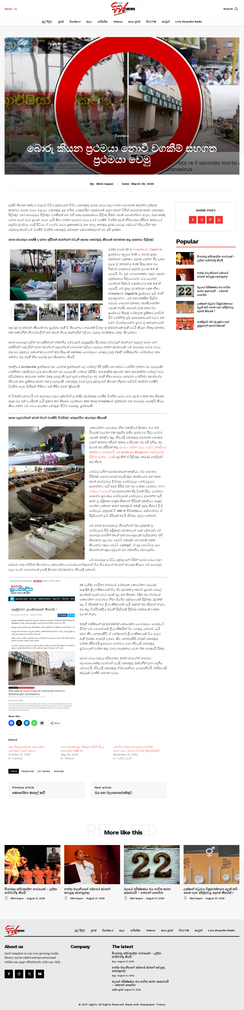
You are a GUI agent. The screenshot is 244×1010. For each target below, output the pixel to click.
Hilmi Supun (104, 184)
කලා (114, 961)
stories (59, 771)
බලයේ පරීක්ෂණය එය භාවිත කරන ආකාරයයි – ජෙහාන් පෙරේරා (213, 290)
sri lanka (44, 771)
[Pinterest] (210, 220)
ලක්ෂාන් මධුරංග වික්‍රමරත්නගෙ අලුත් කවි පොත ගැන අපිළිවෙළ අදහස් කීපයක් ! (215, 307)
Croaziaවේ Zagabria (147, 249)
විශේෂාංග (122, 135)
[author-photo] (7, 898)
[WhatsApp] (219, 220)
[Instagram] (19, 974)
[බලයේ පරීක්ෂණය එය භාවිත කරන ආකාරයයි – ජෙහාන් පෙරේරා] (185, 291)
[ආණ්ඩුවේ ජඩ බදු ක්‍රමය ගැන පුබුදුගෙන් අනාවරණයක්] (185, 323)
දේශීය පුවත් (117, 989)
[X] (201, 220)
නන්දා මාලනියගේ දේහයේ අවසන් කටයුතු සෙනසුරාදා (213, 274)
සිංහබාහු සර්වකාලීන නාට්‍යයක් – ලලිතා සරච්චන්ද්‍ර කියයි (216, 258)
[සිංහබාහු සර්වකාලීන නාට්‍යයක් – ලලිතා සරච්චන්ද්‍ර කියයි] (185, 258)
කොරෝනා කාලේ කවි (28, 793)
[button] (231, 9)
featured (27, 771)
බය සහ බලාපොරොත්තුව (113, 793)
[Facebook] (193, 220)
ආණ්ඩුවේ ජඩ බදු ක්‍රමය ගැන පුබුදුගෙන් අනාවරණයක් (213, 323)
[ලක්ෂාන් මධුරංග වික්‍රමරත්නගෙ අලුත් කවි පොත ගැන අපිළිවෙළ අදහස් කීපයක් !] (185, 307)
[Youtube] (40, 974)
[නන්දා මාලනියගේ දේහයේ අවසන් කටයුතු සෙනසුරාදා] (185, 274)
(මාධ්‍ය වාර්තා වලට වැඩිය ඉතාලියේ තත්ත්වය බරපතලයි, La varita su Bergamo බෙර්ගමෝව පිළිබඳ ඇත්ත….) (127, 452)
